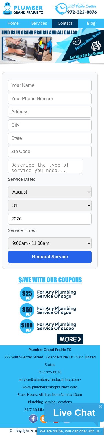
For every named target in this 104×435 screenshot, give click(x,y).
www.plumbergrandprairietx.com (50, 387)
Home (13, 23)
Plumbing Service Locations (50, 402)
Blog (91, 23)
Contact (65, 23)
